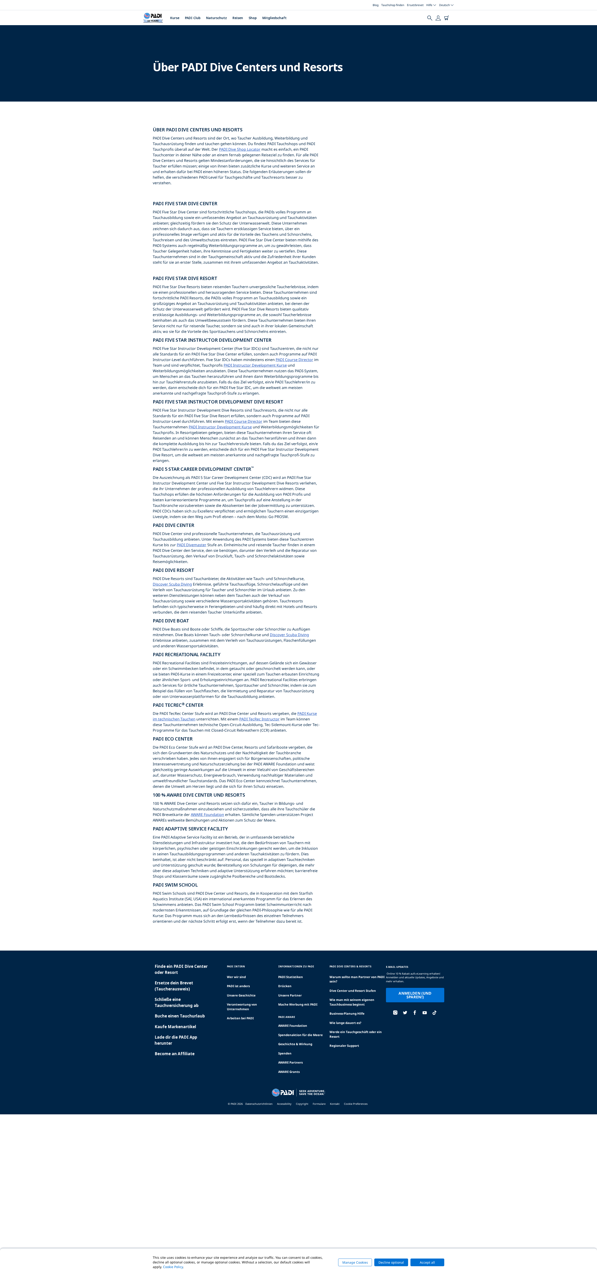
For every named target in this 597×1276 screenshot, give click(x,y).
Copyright (302, 1103)
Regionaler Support (344, 1046)
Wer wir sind (236, 977)
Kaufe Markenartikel (175, 1026)
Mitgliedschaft (274, 18)
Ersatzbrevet (415, 5)
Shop (253, 18)
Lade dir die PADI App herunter (176, 1040)
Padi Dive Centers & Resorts (350, 966)
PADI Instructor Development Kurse (255, 365)
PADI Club (193, 18)
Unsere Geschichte (241, 995)
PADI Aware (286, 1017)
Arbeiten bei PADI (240, 1018)
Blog (375, 5)
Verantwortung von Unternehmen (242, 1006)
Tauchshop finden (392, 5)
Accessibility (284, 1103)
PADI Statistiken (290, 977)
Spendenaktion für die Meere (300, 1035)
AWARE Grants (289, 1072)
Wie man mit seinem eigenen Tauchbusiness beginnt (352, 1002)
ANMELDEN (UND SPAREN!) (415, 995)
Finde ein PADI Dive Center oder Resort (181, 969)
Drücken (285, 986)
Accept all (427, 1262)
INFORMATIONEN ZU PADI (296, 966)
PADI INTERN (236, 966)
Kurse (174, 18)
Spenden (285, 1053)
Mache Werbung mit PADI (297, 1004)
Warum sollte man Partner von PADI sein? (357, 979)
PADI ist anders (238, 986)
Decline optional (391, 1262)
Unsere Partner (290, 995)
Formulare (319, 1103)
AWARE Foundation (207, 814)
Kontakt (335, 1103)
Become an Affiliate (174, 1053)
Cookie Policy (173, 1267)
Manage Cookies (355, 1262)
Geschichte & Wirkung (295, 1044)
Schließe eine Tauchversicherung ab (176, 1002)
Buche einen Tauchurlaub (180, 1016)
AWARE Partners (290, 1062)
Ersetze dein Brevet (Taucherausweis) (174, 986)
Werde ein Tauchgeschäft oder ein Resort (356, 1034)
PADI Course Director (294, 359)
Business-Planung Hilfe (347, 1013)
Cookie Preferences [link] (356, 1103)
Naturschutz (216, 18)
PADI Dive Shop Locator (239, 149)
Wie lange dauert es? (345, 1023)
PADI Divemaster (191, 544)
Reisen (238, 18)
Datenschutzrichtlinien (259, 1103)
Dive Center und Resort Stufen (353, 991)
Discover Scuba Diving (172, 584)
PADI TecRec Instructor (259, 719)
